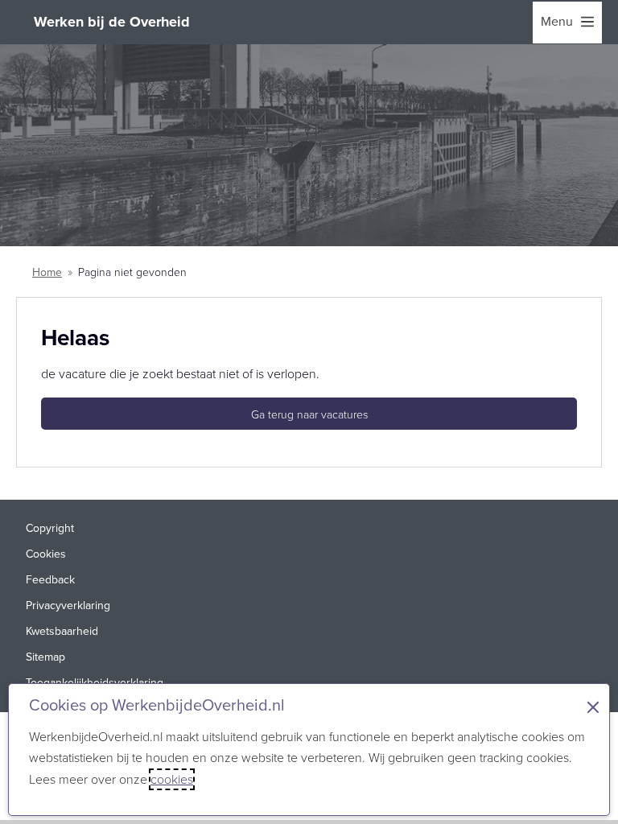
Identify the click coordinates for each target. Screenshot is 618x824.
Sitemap (45, 657)
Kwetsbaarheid (62, 631)
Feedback (50, 579)
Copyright (50, 528)
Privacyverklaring (68, 605)
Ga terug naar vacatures (309, 414)
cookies (171, 779)
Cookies (46, 554)
